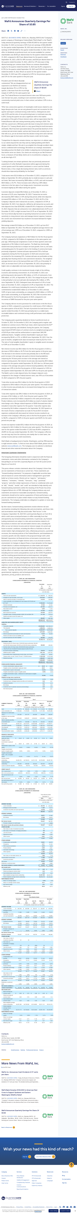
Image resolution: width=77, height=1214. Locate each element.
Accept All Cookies (65, 1210)
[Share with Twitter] (11, 31)
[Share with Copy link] (21, 31)
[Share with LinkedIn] (8, 31)
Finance (41, 1050)
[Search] (66, 2)
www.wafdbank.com (14, 446)
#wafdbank (63, 57)
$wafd (62, 50)
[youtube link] (67, 1207)
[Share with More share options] (25, 31)
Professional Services (32, 1050)
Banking (23, 1050)
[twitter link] (60, 1207)
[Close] (75, 1211)
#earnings (63, 54)
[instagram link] (74, 1207)
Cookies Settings (53, 1210)
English (63, 43)
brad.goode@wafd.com (8, 1044)
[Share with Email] (18, 31)
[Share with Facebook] (15, 31)
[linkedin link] (64, 1207)
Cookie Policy (38, 1211)
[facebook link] (71, 1207)
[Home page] (8, 6)
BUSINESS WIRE (15, 38)
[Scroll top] (71, 1164)
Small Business (15, 1050)
